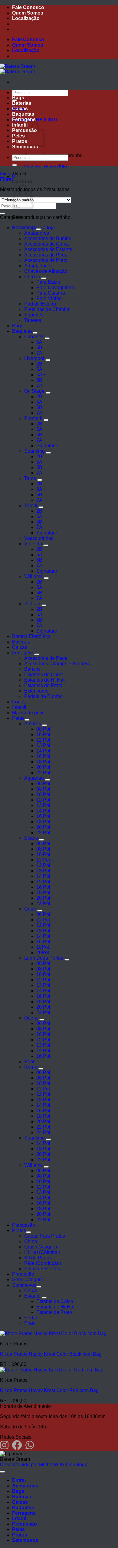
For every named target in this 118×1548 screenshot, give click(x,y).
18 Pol (43, 821)
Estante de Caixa (54, 1301)
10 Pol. (43, 734)
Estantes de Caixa (44, 674)
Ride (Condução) (42, 1263)
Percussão (23, 1225)
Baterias (21, 103)
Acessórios (25, 92)
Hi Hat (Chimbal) (42, 1252)
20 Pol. (43, 767)
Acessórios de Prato (45, 260)
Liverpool (34, 358)
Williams (33, 576)
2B (39, 363)
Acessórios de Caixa (46, 243)
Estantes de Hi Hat (44, 680)
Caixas (20, 108)
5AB (41, 374)
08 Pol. (43, 729)
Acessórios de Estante (48, 249)
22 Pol (43, 832)
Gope (30, 908)
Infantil (20, 124)
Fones (19, 701)
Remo (30, 1067)
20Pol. (43, 952)
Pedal (30, 1317)
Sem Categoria (28, 1279)
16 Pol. (43, 756)
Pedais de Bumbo (43, 696)
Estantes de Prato (43, 685)
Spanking (34, 451)
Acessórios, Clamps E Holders (57, 663)
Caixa (30, 1290)
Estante (32, 1295)
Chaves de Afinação (45, 271)
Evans (31, 838)
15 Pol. (43, 881)
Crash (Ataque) (40, 1246)
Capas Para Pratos (44, 1236)
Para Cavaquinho (55, 287)
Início (5, 173)
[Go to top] (2, 1472)
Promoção (23, 1274)
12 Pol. (43, 740)
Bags (18, 97)
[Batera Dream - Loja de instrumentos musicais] (17, 69)
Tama (30, 478)
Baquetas (23, 114)
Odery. (31, 1017)
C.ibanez (34, 336)
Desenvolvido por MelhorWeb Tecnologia (44, 1464)
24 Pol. (43, 1132)
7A (39, 353)
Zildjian (32, 603)
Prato (30, 1323)
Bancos (32, 669)
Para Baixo (48, 282)
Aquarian (34, 778)
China (30, 1241)
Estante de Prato (54, 1312)
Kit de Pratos (38, 1257)
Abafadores (36, 233)
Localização (26, 18)
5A (39, 342)
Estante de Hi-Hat (55, 1306)
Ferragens (24, 119)
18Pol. (43, 947)
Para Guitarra (50, 293)
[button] (6, 179)
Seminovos (24, 1285)
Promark (33, 418)
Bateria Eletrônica (31, 636)
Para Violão (49, 298)
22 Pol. (43, 772)
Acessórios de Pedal (46, 254)
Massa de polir (28, 712)
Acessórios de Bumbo (47, 238)
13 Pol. (43, 745)
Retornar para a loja (45, 165)
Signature (46, 445)
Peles (18, 135)
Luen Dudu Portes (43, 958)
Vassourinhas (39, 538)
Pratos (19, 141)
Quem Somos (27, 12)
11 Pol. (43, 859)
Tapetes (32, 320)
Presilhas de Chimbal (47, 309)
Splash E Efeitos (42, 1268)
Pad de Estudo (40, 303)
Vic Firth (33, 543)
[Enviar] (14, 165)
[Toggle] (38, 229)
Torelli (30, 505)
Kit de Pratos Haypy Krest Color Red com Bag (49, 1390)
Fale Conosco (28, 7)
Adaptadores (38, 265)
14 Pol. (43, 750)
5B (39, 347)
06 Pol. (43, 783)
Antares (32, 723)
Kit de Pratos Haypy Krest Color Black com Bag (51, 1354)
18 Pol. (43, 761)
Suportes (34, 314)
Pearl (30, 1061)
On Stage (34, 391)
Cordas (32, 276)
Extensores (36, 690)
